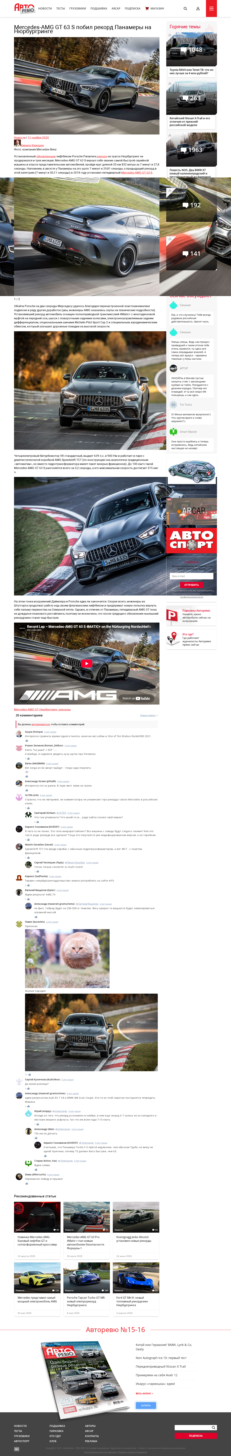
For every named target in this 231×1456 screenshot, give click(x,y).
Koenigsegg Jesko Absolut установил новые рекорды (133, 1239)
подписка (196, 1435)
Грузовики (77, 8)
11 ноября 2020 (38, 137)
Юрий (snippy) (42, 1111)
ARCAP (116, 8)
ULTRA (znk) (32, 795)
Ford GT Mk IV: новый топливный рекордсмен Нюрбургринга (132, 1301)
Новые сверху (148, 715)
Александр (60, 1111)
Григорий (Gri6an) (44, 812)
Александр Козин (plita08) (40, 781)
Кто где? (55, 1436)
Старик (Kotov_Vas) (45, 1160)
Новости (45, 8)
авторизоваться (40, 724)
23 (107, 1230)
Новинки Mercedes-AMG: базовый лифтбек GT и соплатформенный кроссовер (37, 1240)
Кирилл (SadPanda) (36, 876)
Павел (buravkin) (35, 921)
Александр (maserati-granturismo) (54, 903)
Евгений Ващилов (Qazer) (40, 890)
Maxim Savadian (75, 862)
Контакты (92, 1436)
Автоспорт (21, 1441)
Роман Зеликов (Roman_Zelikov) (44, 745)
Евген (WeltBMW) (35, 763)
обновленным (46, 156)
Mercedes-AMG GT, (26, 709)
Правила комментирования (132, 1452)
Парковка (56, 1431)
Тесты (60, 8)
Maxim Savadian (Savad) (39, 844)
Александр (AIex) (44, 1129)
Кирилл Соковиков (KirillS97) (42, 826)
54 (156, 1230)
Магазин (157, 8)
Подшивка (98, 8)
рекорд (102, 156)
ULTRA (61, 813)
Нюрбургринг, (49, 709)
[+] (27, 740)
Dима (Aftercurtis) (35, 1174)
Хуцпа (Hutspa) (34, 731)
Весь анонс (143, 1393)
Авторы (90, 1426)
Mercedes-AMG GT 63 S (136, 172)
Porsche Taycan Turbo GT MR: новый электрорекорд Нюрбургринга (86, 1301)
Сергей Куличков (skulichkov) (42, 1079)
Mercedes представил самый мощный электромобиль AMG (37, 1299)
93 (156, 1291)
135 (57, 1291)
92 (57, 1230)
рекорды (65, 709)
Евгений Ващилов (87, 904)
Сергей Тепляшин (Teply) (49, 862)
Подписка (133, 8)
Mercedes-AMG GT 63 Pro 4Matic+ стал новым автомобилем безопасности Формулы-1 (85, 1242)
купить (146, 1405)
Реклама (91, 1441)
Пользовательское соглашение (100, 1452)
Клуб (53, 1441)
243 (106, 1291)
